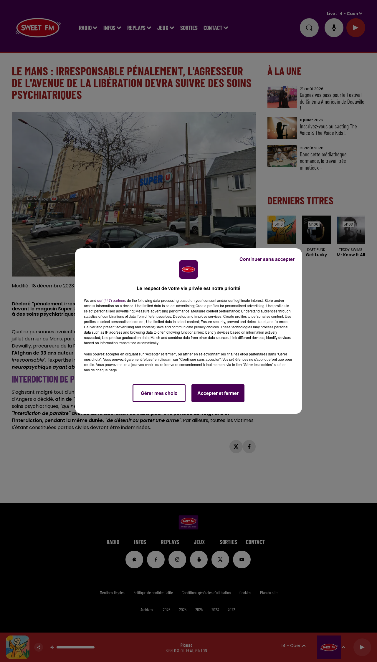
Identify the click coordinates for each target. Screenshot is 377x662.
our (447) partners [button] (111, 300)
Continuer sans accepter (267, 259)
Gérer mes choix (159, 393)
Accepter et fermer (218, 393)
